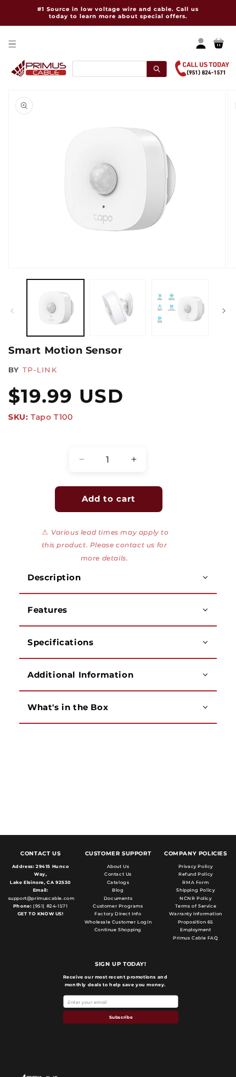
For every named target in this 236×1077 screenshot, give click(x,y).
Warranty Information (195, 913)
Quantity (30, 437)
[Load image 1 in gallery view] (55, 308)
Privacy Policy (195, 866)
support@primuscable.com (40, 898)
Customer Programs (118, 906)
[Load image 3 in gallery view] (180, 308)
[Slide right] (224, 311)
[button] (12, 44)
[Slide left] (12, 311)
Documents (118, 898)
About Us (118, 866)
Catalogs (118, 882)
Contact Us (118, 874)
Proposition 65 (195, 922)
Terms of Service (196, 906)
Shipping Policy (195, 890)
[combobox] (119, 68)
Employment (195, 929)
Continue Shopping (118, 929)
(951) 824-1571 (49, 906)
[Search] (157, 68)
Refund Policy (195, 874)
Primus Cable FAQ (195, 938)
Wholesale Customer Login (118, 922)
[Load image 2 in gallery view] (118, 308)
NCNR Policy (195, 898)
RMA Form (195, 882)
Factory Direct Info (117, 913)
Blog (117, 890)
